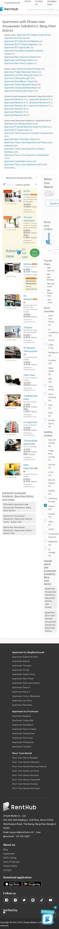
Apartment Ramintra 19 (15, 108)
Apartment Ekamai (20, 661)
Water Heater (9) (51, 370)
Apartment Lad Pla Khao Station (19, 59)
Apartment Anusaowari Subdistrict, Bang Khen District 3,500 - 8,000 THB (17, 518)
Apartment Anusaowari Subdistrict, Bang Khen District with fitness (50, 597)
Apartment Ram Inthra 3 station (18, 63)
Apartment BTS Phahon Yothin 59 (32, 34)
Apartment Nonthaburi (22, 724)
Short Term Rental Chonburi (25, 783)
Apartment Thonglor (21, 665)
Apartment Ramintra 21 (15, 111)
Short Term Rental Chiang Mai (26, 779)
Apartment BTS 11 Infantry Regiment (21, 44)
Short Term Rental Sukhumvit (25, 761)
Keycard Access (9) (51, 442)
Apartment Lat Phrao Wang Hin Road (21, 74)
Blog (5, 849)
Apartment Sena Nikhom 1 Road (18, 81)
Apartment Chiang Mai (22, 720)
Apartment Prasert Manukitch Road (20, 84)
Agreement (9, 853)
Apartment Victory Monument (26, 695)
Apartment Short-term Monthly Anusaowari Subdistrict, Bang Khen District (50, 621)
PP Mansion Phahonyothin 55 (30, 351)
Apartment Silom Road (22, 678)
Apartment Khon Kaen (22, 737)
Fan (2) (51, 339)
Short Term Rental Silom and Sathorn (29, 766)
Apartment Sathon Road (23, 674)
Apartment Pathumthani (23, 733)
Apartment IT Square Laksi (16, 129)
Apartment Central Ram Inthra (18, 161)
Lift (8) (51, 528)
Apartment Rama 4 (21, 687)
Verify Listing (9, 857)
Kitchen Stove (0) (51, 423)
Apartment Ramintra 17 (39, 105)
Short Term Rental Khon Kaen (26, 788)
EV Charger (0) (51, 552)
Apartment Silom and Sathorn (26, 682)
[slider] (45, 244)
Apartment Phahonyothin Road (18, 90)
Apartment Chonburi (21, 746)
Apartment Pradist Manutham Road (20, 71)
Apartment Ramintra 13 (39, 99)
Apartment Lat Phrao (22, 700)
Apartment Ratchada (22, 704)
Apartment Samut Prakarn (24, 728)
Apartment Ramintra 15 (39, 102)
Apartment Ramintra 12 (15, 99)
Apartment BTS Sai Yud (15, 37)
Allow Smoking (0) (52, 397)
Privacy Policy (10, 865)
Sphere (27, 263)
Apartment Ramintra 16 (15, 105)
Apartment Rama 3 (21, 691)
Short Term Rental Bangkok (25, 757)
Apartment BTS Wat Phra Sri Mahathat (21, 41)
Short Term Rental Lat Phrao (25, 770)
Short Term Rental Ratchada (25, 775)
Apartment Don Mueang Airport (18, 123)
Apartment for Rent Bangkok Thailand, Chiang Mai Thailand (13, 9)
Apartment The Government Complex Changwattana (28, 132)
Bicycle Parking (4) (51, 482)
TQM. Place (29, 375)
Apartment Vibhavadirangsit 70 (18, 78)
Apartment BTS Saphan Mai (17, 47)
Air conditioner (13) (53, 332)
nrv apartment (30, 422)
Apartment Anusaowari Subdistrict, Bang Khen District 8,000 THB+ (17, 530)
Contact (7, 869)
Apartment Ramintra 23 (15, 114)
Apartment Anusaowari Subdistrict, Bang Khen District (23, 177)
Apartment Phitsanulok (23, 742)
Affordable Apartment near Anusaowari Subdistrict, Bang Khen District (17, 507)
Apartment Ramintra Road (28, 68)
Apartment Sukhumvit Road (25, 656)
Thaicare (27, 327)
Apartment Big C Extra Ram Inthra (19, 139)
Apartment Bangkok (21, 715)
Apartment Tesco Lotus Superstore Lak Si (23, 164)
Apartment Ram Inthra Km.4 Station (20, 56)
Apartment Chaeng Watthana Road (20, 87)
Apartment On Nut (21, 669)
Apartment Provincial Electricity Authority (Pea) (25, 126)
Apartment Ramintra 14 (15, 102)
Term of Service (11, 861)
